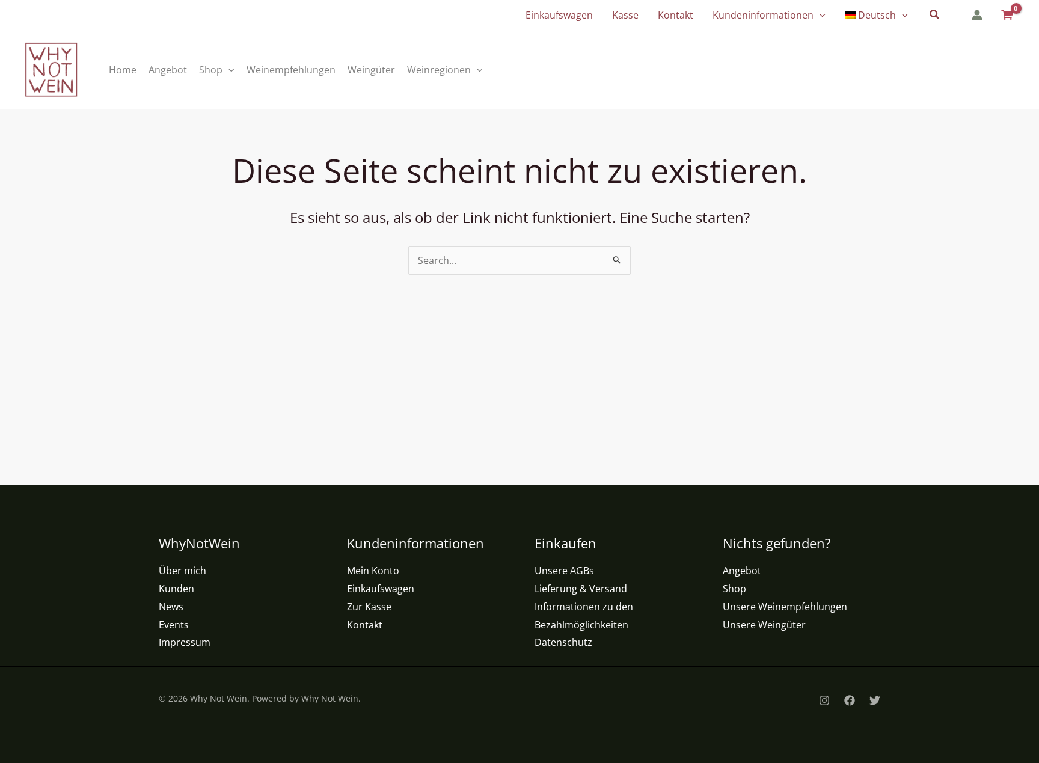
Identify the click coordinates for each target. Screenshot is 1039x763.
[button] (820, 15)
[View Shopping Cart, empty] (1006, 15)
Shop (734, 588)
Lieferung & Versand (581, 588)
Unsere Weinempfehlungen (785, 606)
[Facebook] (849, 700)
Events (174, 624)
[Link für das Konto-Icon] (977, 15)
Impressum (184, 642)
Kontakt (364, 624)
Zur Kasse (369, 606)
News (171, 606)
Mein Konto (373, 570)
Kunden (176, 588)
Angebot (742, 570)
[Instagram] (824, 700)
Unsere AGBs (564, 570)
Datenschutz (563, 642)
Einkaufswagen (380, 588)
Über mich (182, 570)
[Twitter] (874, 700)
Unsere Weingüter (764, 624)
